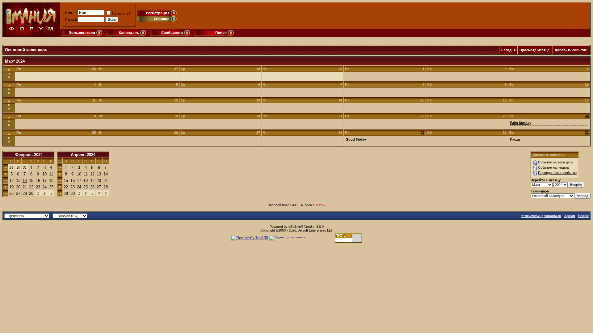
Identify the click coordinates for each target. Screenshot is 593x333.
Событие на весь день (555, 162)
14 (25, 180)
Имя (68, 12)
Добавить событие (571, 50)
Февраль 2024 (29, 154)
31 (587, 132)
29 (422, 132)
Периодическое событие (557, 173)
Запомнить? (121, 13)
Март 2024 (15, 61)
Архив (569, 216)
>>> (9, 73)
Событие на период (553, 167)
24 (587, 116)
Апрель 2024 (83, 154)
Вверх (583, 216)
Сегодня (508, 50)
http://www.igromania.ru (541, 216)
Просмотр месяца (534, 50)
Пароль (71, 19)
